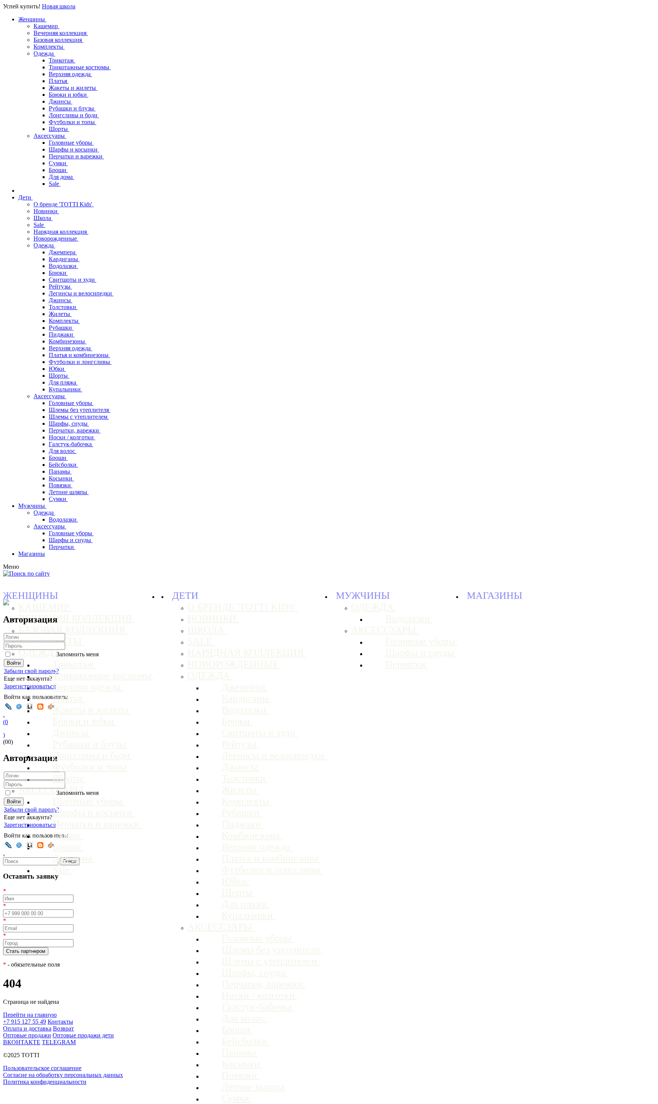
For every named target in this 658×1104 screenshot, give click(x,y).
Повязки (60, 485)
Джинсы (60, 101)
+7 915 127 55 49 (24, 1021)
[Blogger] (40, 706)
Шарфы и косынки (74, 149)
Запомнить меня (77, 654)
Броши (58, 170)
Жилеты (60, 314)
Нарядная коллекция (61, 231)
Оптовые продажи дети (83, 1035)
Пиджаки (62, 334)
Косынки (61, 478)
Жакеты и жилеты (73, 88)
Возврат (63, 1028)
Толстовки (63, 307)
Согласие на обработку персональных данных (63, 1075)
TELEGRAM (59, 1042)
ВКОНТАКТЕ (21, 1042)
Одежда (44, 53)
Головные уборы (71, 142)
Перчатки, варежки (75, 430)
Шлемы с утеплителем (79, 416)
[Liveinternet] (30, 706)
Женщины (32, 19)
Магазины (31, 553)
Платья (59, 81)
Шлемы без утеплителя (79, 410)
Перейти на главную (30, 1014)
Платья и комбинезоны (79, 355)
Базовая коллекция (58, 40)
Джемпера (63, 252)
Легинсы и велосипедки (81, 293)
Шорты (59, 129)
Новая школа (58, 6)
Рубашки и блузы (72, 108)
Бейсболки (63, 464)
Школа (43, 218)
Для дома (61, 177)
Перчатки (62, 547)
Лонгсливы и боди (74, 115)
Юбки (57, 368)
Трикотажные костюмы (80, 67)
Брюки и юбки (68, 94)
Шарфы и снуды (71, 540)
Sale (55, 183)
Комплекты (49, 46)
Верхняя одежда (70, 74)
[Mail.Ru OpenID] (19, 706)
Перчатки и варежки (76, 156)
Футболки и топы (72, 122)
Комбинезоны (67, 341)
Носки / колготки (72, 437)
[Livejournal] (8, 706)
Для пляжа (63, 382)
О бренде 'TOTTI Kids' (64, 204)
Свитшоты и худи (72, 279)
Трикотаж (62, 60)
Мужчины (32, 506)
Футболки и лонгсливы (80, 362)
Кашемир (46, 26)
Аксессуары (50, 135)
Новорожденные (56, 238)
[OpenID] (51, 706)
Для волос (63, 451)
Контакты (60, 1021)
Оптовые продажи (27, 1035)
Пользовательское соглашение (42, 1068)
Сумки (58, 163)
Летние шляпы (69, 492)
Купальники (65, 389)
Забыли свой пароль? (31, 671)
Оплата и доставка (27, 1028)
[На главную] (6, 603)
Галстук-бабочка (71, 444)
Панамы (60, 471)
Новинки (46, 211)
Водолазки (63, 266)
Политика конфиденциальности (44, 1081)
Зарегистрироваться (30, 686)
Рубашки (61, 327)
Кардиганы (64, 259)
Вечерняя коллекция (61, 33)
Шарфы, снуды (69, 423)
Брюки (58, 273)
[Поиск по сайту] (26, 573)
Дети (25, 197)
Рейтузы (60, 286)
